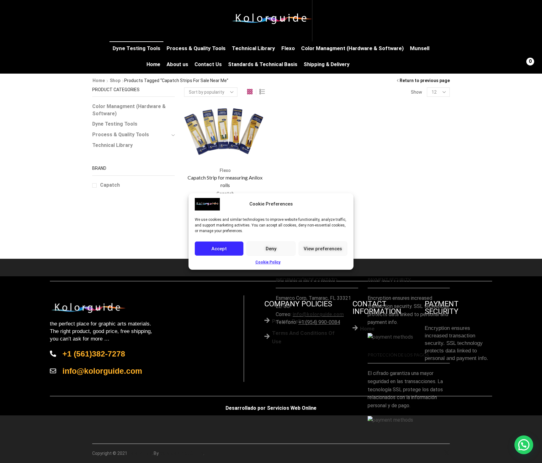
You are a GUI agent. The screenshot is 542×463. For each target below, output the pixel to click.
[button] (523, 444)
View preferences (323, 248)
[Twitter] (447, 453)
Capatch (110, 185)
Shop (115, 80)
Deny (271, 248)
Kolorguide (140, 453)
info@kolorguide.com (318, 314)
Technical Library (253, 48)
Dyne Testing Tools (136, 48)
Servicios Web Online (291, 408)
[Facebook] (435, 453)
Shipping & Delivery (326, 64)
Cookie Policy (267, 262)
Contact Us (208, 64)
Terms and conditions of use (303, 337)
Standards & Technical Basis (262, 64)
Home (153, 64)
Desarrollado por (246, 408)
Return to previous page (425, 80)
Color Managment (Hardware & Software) (352, 48)
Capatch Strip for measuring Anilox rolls (225, 181)
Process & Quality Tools (196, 48)
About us (177, 64)
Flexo (288, 48)
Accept (219, 248)
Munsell (419, 48)
